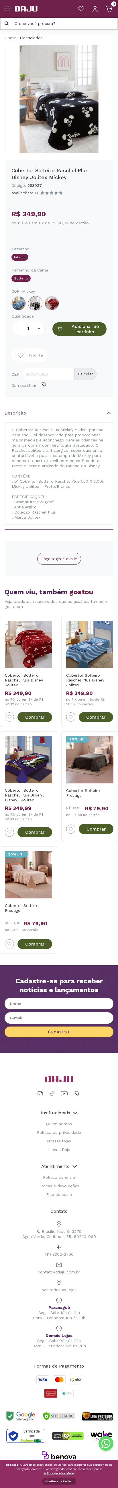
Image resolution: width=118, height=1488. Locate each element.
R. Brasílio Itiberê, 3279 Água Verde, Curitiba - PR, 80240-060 (59, 1234)
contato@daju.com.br (59, 1272)
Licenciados (31, 37)
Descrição (15, 413)
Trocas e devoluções (59, 1186)
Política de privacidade (59, 1132)
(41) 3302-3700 (59, 1254)
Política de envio (59, 1177)
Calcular (85, 374)
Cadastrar (59, 1032)
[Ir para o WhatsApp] (76, 1094)
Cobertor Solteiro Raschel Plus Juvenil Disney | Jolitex (24, 795)
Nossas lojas (59, 1141)
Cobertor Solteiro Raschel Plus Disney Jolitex (24, 680)
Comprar (34, 717)
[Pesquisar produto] (7, 23)
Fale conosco (59, 1194)
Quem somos (59, 1124)
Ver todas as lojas (59, 1289)
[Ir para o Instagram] (41, 1094)
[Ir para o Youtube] (64, 1094)
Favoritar (36, 355)
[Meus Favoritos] (81, 8)
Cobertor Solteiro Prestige (83, 793)
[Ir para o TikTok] (52, 1094)
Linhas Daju (59, 1149)
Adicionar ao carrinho (85, 329)
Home (10, 37)
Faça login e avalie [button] (59, 558)
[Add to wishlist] (9, 717)
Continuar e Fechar (59, 1481)
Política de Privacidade (59, 1473)
